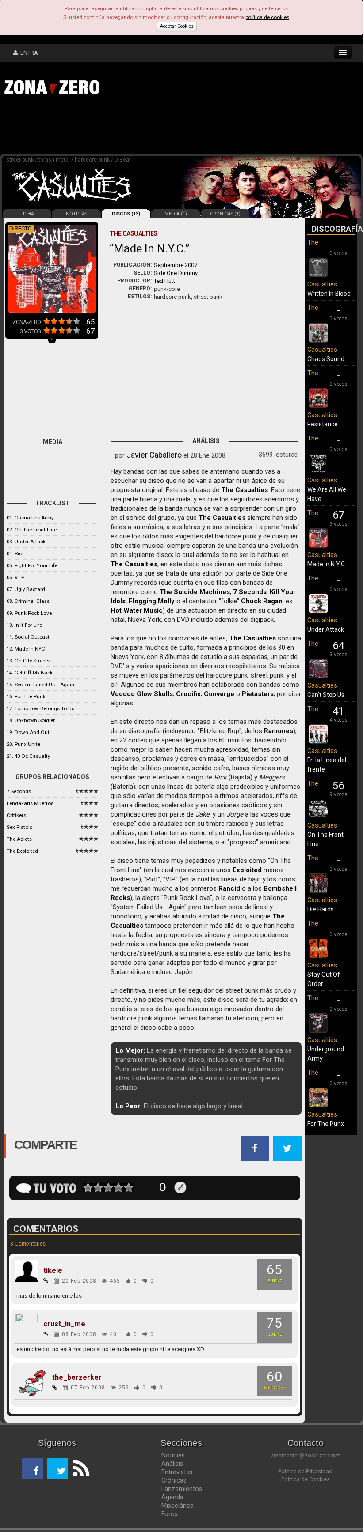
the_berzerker (77, 1377)
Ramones (278, 731)
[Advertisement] (137, 127)
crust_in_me (64, 1324)
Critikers (16, 815)
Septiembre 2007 (175, 265)
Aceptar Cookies (177, 26)
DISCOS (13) (126, 214)
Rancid (229, 888)
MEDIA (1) (175, 214)
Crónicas (174, 1480)
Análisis (172, 1463)
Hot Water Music (137, 610)
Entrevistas (177, 1472)
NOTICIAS (76, 214)
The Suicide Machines (195, 592)
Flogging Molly (152, 601)
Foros (169, 1513)
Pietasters (258, 694)
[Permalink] (46, 1281)
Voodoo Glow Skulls (142, 694)
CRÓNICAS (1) (225, 214)
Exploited (247, 870)
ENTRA (28, 52)
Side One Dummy (176, 273)
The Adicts (19, 839)
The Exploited (22, 851)
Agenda (172, 1497)
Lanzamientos (181, 1488)
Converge (219, 694)
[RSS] (78, 1468)
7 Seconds (19, 791)
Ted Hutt (164, 281)
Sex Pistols (19, 827)
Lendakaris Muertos (30, 803)
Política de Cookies (305, 1479)
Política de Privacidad (305, 1471)
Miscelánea (177, 1505)
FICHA (27, 214)
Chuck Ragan (262, 601)
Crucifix (188, 694)
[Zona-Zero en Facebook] (32, 1468)
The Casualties (244, 490)
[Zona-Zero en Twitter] (57, 1468)
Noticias (173, 1455)
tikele (52, 1270)
